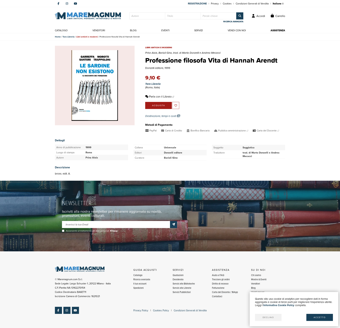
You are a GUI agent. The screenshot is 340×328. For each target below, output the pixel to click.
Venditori (255, 283)
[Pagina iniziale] (88, 15)
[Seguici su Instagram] (66, 3)
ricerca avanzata (233, 21)
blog (133, 30)
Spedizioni (138, 287)
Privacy (215, 3)
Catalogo (137, 275)
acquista (158, 105)
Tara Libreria (69, 36)
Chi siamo (256, 275)
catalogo (61, 30)
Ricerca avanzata (141, 279)
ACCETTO (320, 317)
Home (58, 36)
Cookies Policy (161, 310)
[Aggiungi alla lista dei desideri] (175, 105)
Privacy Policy (140, 310)
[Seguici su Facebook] (58, 3)
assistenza (278, 30)
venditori (98, 30)
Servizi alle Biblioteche (184, 283)
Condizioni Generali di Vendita (252, 3)
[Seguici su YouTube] (75, 3)
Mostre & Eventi (259, 279)
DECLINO (268, 317)
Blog (253, 287)
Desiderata (178, 279)
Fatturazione (218, 287)
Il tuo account (139, 283)
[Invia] (173, 224)
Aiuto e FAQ (218, 275)
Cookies (227, 3)
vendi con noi (237, 30)
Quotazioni (178, 275)
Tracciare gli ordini (221, 279)
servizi (198, 30)
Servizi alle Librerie (182, 287)
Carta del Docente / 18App (225, 292)
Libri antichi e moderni (87, 36)
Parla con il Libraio (160, 96)
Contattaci (217, 296)
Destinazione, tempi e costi (161, 116)
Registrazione (197, 3)
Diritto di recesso (220, 283)
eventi (165, 30)
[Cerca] (239, 15)
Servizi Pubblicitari (182, 292)
